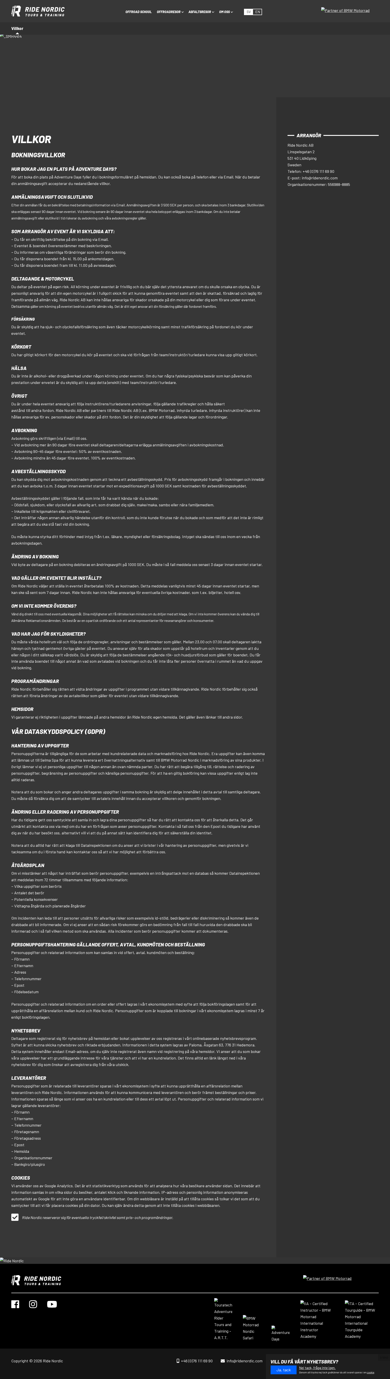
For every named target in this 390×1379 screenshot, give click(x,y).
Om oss (224, 12)
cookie (370, 1372)
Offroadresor (169, 12)
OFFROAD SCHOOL (138, 12)
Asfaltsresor (199, 12)
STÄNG (384, 1357)
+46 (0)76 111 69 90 (197, 1360)
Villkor (17, 28)
